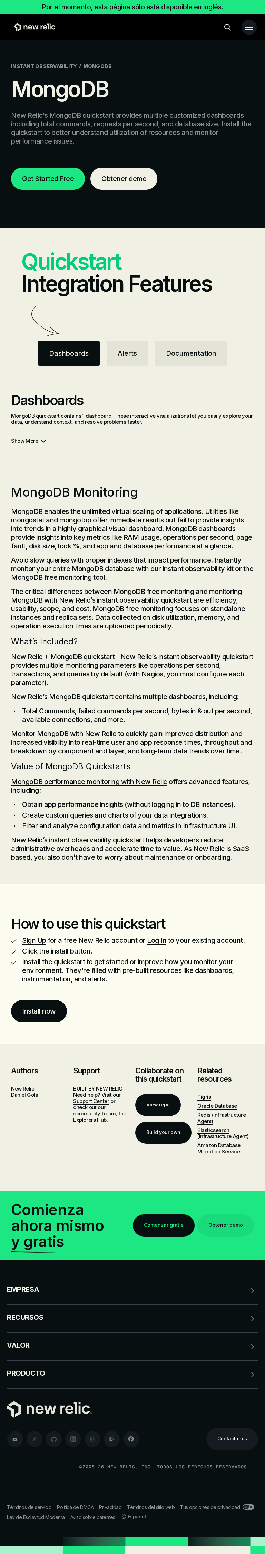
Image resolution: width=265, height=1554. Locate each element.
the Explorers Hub (99, 1116)
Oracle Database (217, 1106)
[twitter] (34, 1439)
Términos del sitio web (151, 1507)
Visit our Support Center (97, 1098)
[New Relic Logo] (33, 27)
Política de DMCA (75, 1507)
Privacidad (110, 1507)
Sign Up (34, 940)
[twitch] (112, 1439)
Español (137, 1516)
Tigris (204, 1097)
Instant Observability (44, 66)
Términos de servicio (29, 1507)
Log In (156, 940)
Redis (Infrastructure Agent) (221, 1118)
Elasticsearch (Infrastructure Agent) (222, 1133)
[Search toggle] (227, 27)
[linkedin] (73, 1439)
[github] (54, 1439)
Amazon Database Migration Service (219, 1148)
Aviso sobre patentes (92, 1517)
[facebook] (131, 1439)
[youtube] (15, 1439)
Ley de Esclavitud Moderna (36, 1517)
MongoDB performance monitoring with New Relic (89, 782)
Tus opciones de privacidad (210, 1507)
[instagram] (92, 1439)
